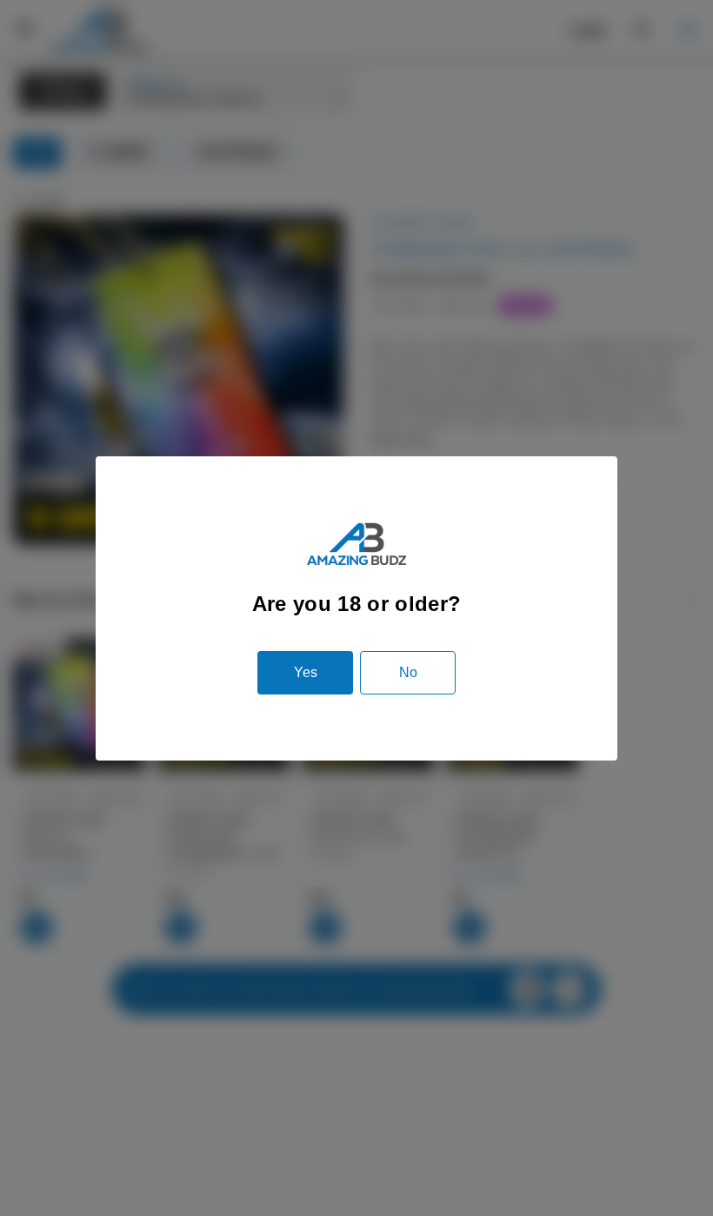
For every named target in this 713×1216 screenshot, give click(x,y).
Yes (305, 672)
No (408, 672)
